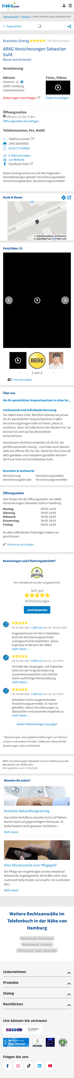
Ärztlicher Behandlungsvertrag (26, 811)
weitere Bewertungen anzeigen (37, 724)
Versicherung (13, 68)
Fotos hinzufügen (57, 98)
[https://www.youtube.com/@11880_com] (50, 1066)
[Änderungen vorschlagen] (38, 97)
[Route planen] (21, 82)
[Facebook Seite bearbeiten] (31, 163)
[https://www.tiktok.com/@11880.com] (28, 1066)
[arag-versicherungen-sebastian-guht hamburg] (18, 360)
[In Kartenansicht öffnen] (69, 197)
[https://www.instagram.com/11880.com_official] (18, 1066)
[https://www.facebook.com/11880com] (7, 1066)
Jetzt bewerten (37, 610)
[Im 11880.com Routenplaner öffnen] (63, 197)
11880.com (37, 627)
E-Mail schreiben (19, 155)
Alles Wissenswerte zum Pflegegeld (30, 865)
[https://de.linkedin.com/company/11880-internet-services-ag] (39, 1066)
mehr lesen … (21, 649)
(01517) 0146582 (19, 148)
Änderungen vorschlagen (19, 98)
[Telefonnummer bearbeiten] (32, 138)
